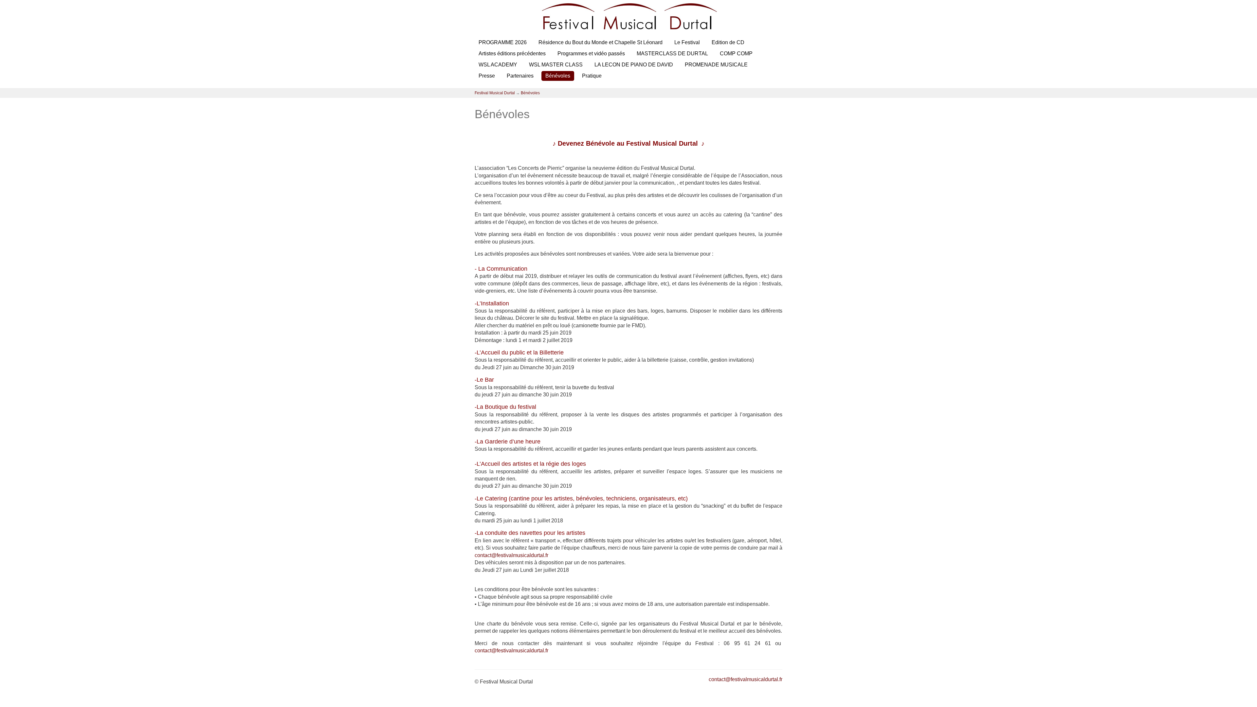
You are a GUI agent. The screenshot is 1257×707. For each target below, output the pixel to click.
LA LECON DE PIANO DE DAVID (633, 64)
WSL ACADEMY (498, 64)
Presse (487, 76)
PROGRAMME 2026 (503, 42)
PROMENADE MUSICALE (716, 64)
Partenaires (520, 76)
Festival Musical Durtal (495, 93)
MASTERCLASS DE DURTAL (672, 53)
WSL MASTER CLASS (556, 64)
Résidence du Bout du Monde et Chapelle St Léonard (600, 42)
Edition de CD (728, 42)
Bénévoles (557, 76)
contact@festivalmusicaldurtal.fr (511, 555)
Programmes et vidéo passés (591, 53)
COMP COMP (736, 53)
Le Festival (687, 42)
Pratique (592, 76)
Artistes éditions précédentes (512, 53)
